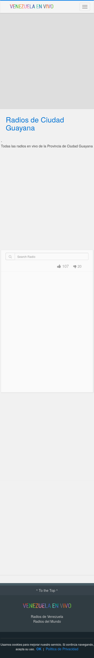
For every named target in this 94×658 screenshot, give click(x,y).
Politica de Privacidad (62, 648)
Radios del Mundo (47, 621)
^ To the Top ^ (47, 590)
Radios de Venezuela (47, 616)
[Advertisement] (47, 61)
